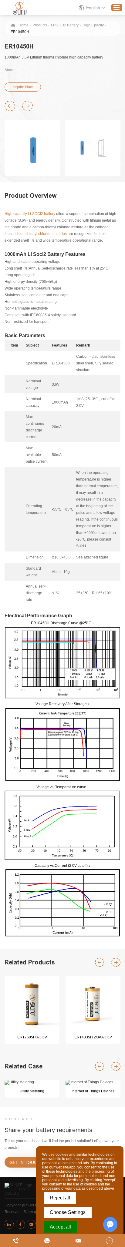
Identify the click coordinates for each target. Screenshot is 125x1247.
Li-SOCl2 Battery (65, 25)
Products (39, 25)
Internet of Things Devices (93, 1091)
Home (24, 25)
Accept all (60, 1226)
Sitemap (30, 1212)
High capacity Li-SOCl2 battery (30, 214)
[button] (10, 106)
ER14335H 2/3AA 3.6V (93, 1037)
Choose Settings (68, 1212)
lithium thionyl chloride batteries (41, 234)
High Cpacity (93, 25)
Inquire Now (23, 87)
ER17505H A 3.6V (32, 1037)
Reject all (60, 1197)
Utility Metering (32, 1091)
